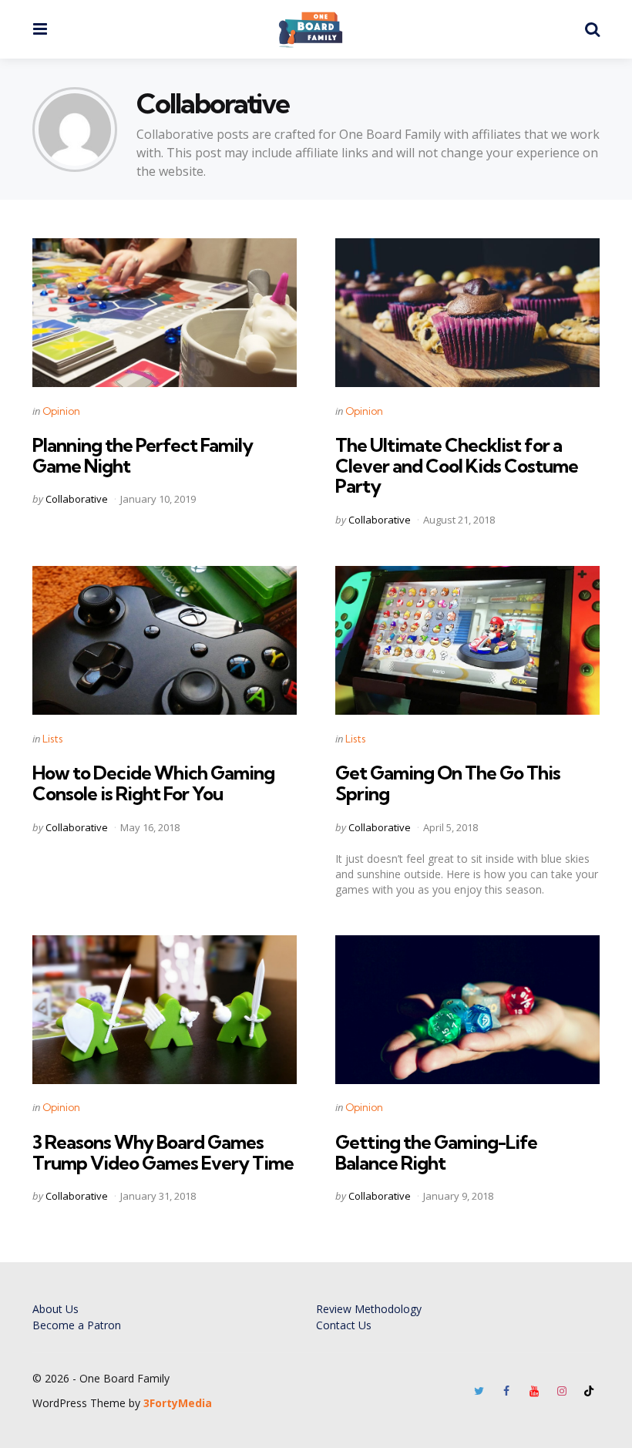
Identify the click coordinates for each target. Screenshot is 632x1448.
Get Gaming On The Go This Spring (447, 782)
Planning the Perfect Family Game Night (142, 454)
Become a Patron (76, 1325)
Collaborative (76, 499)
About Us (55, 1309)
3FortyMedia (177, 1403)
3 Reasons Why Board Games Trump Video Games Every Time (163, 1152)
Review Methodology (369, 1309)
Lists (52, 738)
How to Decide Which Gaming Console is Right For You (153, 782)
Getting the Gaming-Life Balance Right (436, 1152)
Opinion (61, 411)
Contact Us (343, 1325)
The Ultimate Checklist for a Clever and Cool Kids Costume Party (456, 465)
